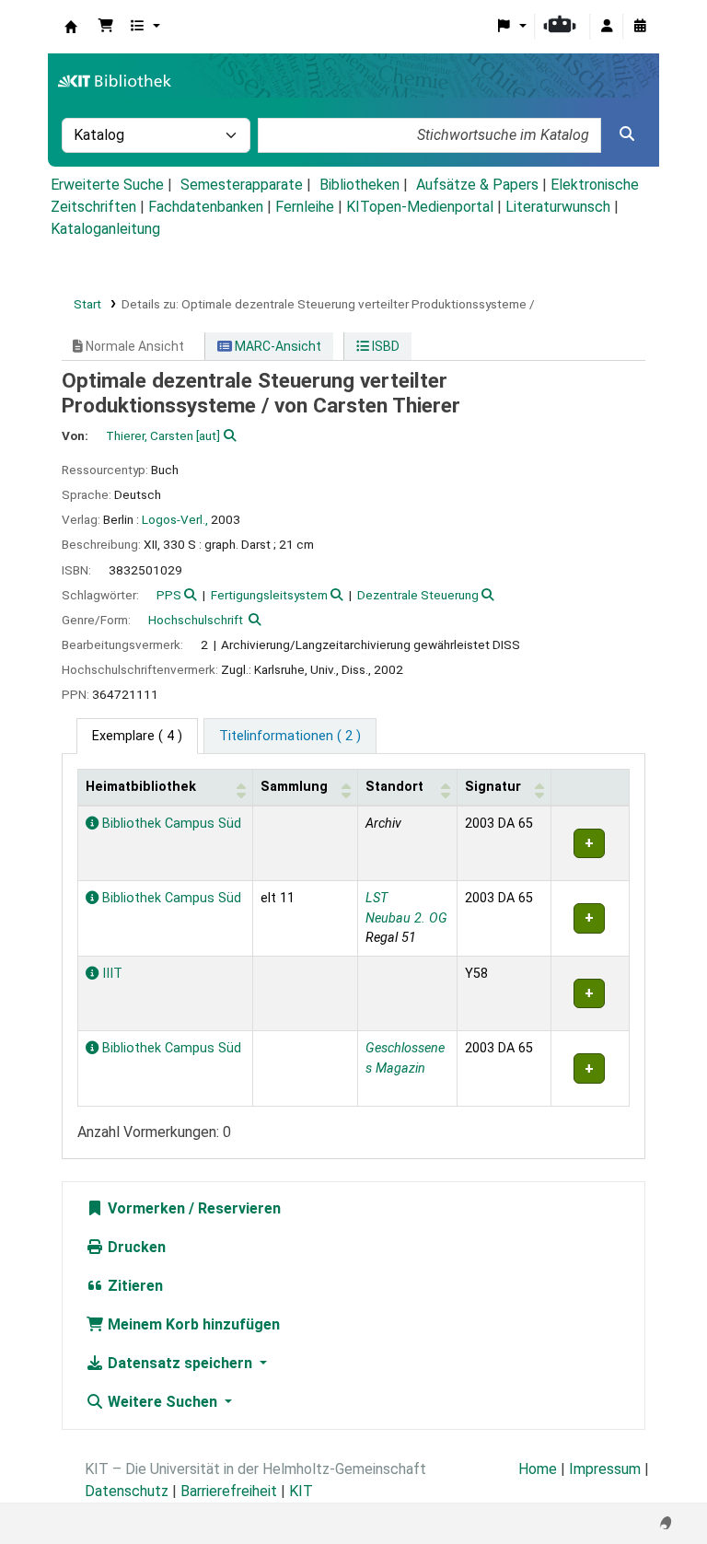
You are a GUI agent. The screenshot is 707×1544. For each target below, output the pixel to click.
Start (87, 303)
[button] (106, 26)
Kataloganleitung (105, 229)
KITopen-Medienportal (419, 206)
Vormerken (144, 1208)
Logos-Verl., (175, 519)
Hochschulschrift (195, 619)
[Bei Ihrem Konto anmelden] (606, 26)
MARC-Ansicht (276, 346)
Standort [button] (394, 787)
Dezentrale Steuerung (418, 594)
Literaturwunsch (557, 206)
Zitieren (133, 1285)
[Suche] (626, 134)
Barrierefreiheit (228, 1491)
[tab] (290, 736)
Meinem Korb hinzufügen (192, 1324)
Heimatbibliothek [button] (141, 787)
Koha (70, 26)
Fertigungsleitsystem (269, 594)
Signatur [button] (493, 787)
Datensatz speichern (180, 1363)
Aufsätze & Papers (477, 184)
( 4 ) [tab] (137, 736)
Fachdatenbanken (205, 206)
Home (537, 1469)
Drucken (135, 1247)
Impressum (605, 1469)
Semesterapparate (241, 184)
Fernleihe (304, 206)
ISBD (384, 346)
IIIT (110, 973)
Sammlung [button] (294, 787)
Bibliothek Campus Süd (170, 823)
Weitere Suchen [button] (162, 1401)
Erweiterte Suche (107, 184)
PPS (168, 594)
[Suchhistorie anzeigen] (639, 26)
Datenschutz (126, 1491)
